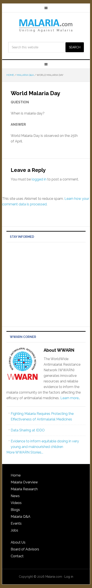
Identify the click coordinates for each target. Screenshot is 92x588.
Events (16, 523)
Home (16, 475)
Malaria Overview (24, 482)
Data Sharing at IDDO (28, 430)
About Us (18, 542)
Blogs (15, 510)
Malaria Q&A (20, 517)
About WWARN (59, 350)
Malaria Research (24, 489)
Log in (68, 576)
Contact (17, 556)
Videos (16, 503)
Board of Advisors (25, 549)
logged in (39, 179)
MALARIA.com (46, 25)
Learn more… (70, 398)
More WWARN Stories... (24, 452)
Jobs (14, 530)
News (15, 496)
